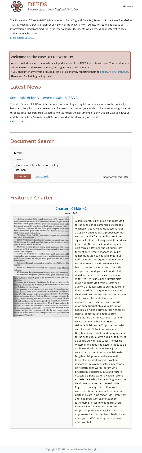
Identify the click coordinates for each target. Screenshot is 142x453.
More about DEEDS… (22, 37)
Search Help (42, 176)
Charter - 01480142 (71, 208)
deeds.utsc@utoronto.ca (114, 71)
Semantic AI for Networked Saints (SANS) (44, 97)
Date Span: (20, 169)
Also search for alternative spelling (38, 165)
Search (22, 176)
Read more (16, 121)
